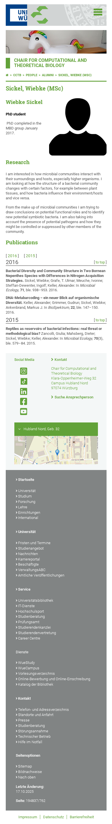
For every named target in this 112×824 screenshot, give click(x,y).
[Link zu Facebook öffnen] (21, 402)
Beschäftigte (28, 564)
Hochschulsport (31, 611)
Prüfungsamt (28, 622)
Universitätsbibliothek (35, 600)
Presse (24, 720)
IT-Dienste (26, 606)
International (28, 518)
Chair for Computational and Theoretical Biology (50, 63)
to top (100, 262)
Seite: (20, 801)
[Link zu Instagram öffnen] (21, 371)
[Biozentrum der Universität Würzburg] (46, 15)
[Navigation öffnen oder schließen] (98, 12)
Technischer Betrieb (34, 736)
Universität (27, 491)
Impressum (27, 817)
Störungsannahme (33, 731)
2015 (30, 255)
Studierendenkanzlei (34, 627)
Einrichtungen (29, 512)
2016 (12, 255)
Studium (25, 496)
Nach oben (27, 777)
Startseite (26, 479)
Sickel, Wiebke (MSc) (75, 75)
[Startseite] (7, 75)
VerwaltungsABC (31, 570)
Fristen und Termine (34, 543)
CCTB (17, 75)
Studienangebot (31, 548)
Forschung (26, 501)
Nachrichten (28, 554)
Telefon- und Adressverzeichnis (43, 709)
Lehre (22, 507)
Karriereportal (29, 559)
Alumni (48, 75)
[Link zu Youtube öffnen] (21, 412)
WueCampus (28, 668)
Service (24, 589)
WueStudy (26, 662)
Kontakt (61, 360)
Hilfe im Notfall (30, 742)
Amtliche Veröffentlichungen (41, 575)
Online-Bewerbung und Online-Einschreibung (54, 679)
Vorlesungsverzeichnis (36, 673)
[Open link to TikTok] (21, 382)
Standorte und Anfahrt (35, 715)
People (31, 75)
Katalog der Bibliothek (35, 684)
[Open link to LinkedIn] (21, 392)
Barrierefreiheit (82, 817)
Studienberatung (31, 616)
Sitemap (25, 766)
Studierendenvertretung (37, 633)
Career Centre (29, 638)
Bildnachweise (30, 772)
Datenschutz (53, 817)
